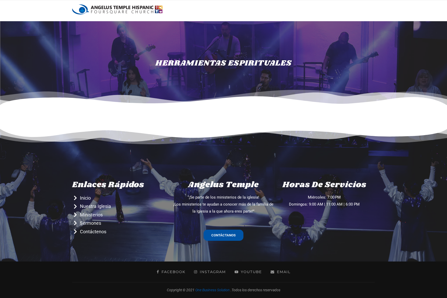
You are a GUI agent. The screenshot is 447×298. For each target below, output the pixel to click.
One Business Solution (212, 290)
